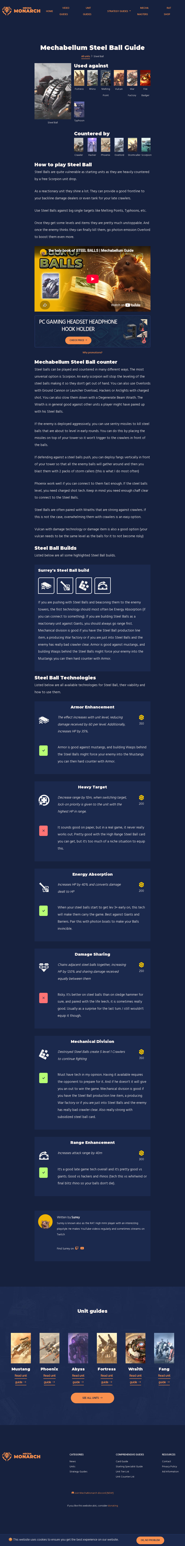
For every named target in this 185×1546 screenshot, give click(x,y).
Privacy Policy (169, 1467)
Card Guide (122, 1461)
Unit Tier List (122, 1472)
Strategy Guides (78, 1472)
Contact (166, 1461)
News (73, 1461)
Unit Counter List (125, 1477)
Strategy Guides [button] (118, 11)
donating (113, 1506)
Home (49, 11)
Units (72, 1467)
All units (85, 56)
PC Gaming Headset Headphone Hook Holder (78, 325)
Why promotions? (92, 353)
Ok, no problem (150, 1540)
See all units (91, 1398)
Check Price (77, 340)
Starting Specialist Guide (129, 1467)
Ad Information (170, 1472)
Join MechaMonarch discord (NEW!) (94, 1493)
